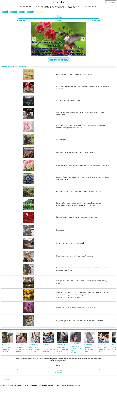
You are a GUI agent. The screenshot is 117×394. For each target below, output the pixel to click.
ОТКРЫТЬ (59, 20)
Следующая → (97, 20)
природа (59, 17)
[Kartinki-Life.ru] (58, 2)
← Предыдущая (20, 20)
